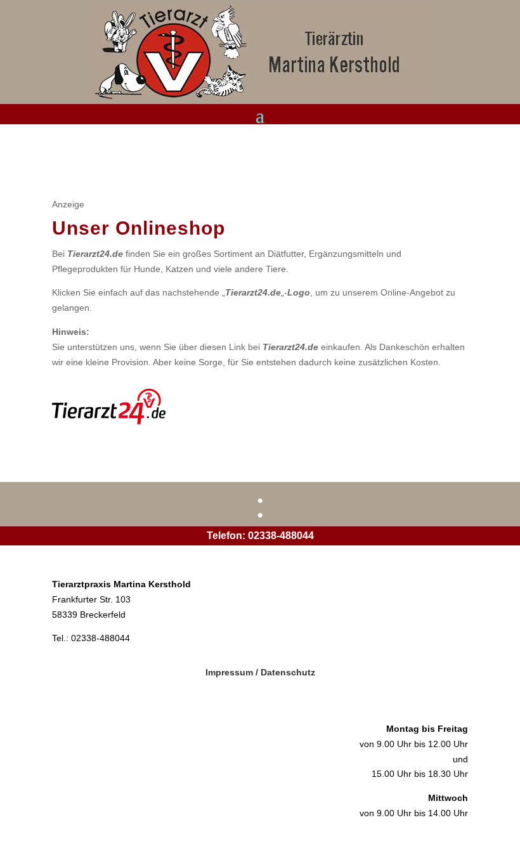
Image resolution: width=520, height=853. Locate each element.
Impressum (229, 672)
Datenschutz (288, 672)
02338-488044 (281, 535)
